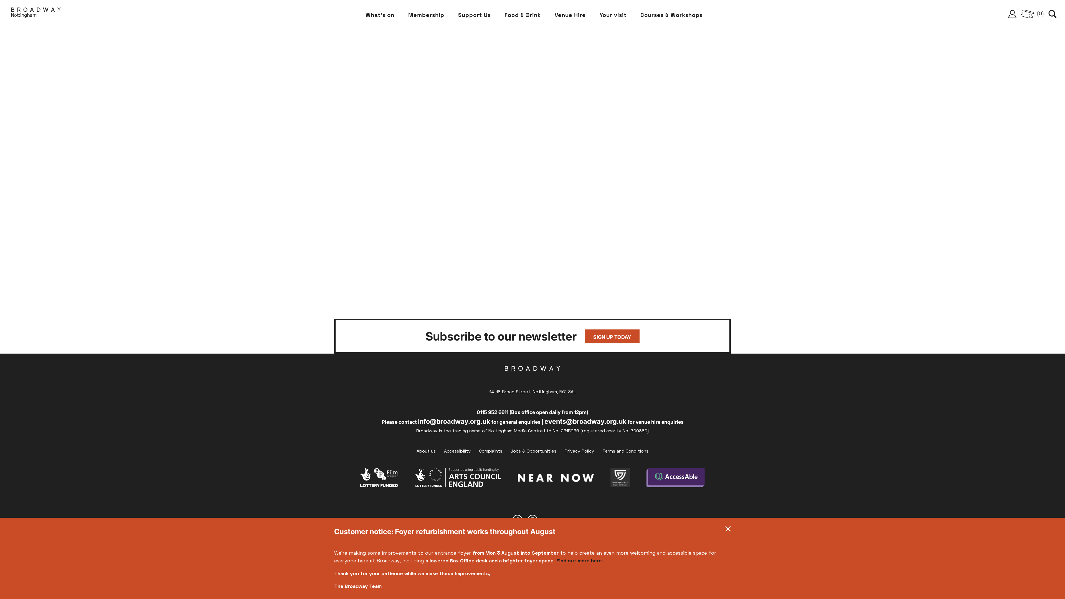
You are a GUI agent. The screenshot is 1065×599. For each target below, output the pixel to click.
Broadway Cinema (532, 377)
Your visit (613, 15)
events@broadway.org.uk (585, 421)
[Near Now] (556, 479)
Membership (426, 15)
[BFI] (379, 479)
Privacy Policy (579, 451)
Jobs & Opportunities (533, 451)
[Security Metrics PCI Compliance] (620, 479)
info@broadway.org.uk (454, 421)
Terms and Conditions (625, 451)
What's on (380, 15)
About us (426, 451)
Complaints (490, 451)
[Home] (36, 14)
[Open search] (1052, 14)
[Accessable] (675, 479)
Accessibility (457, 451)
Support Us (474, 15)
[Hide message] (728, 530)
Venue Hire (570, 15)
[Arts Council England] (458, 479)
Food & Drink (522, 15)
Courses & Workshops (671, 15)
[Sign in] (1012, 14)
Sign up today (612, 337)
